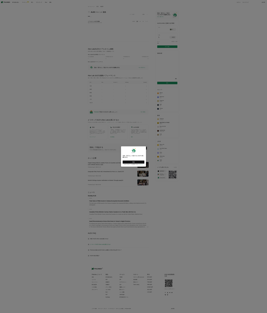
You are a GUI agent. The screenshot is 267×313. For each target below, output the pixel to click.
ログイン (141, 164)
